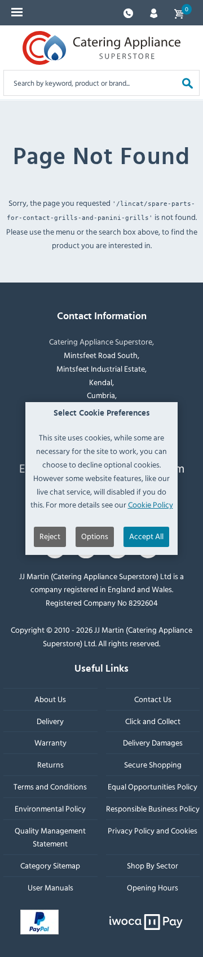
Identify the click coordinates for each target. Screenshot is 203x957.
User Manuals (50, 887)
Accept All (146, 536)
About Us (50, 699)
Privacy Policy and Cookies (152, 830)
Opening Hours (152, 887)
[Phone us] (128, 12)
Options (94, 536)
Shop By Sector (152, 865)
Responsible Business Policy (153, 808)
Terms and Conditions (50, 786)
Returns (50, 764)
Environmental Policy (50, 808)
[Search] (187, 82)
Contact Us (152, 699)
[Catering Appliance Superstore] (101, 48)
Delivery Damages (153, 742)
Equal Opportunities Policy (152, 786)
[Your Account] (153, 12)
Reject (49, 536)
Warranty (50, 742)
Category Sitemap (50, 865)
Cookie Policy (150, 504)
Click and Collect (152, 720)
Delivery (50, 720)
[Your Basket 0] (178, 13)
